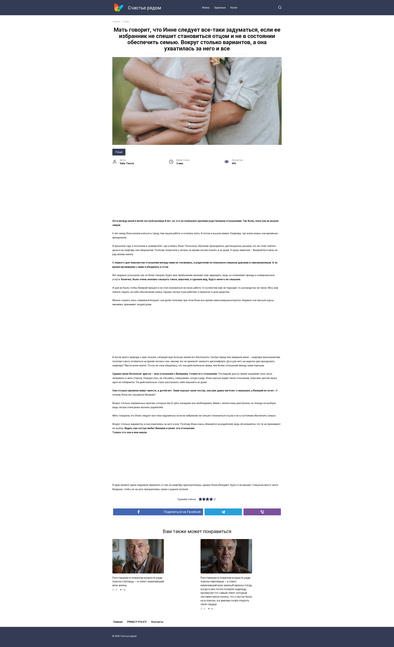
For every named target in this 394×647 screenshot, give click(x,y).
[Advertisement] (197, 196)
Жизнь (206, 7)
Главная (118, 621)
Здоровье (220, 7)
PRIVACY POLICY (137, 621)
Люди (118, 152)
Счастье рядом (144, 7)
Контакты (157, 621)
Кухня (233, 7)
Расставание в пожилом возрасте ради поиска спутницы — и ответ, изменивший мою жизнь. (138, 581)
